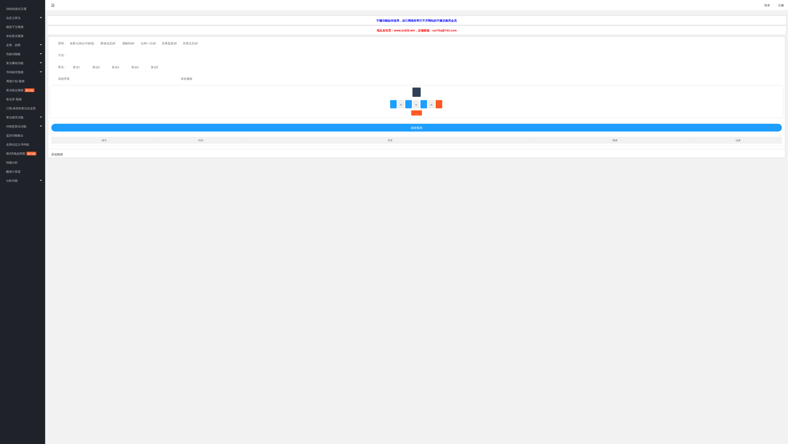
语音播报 (186, 78)
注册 (781, 5)
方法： (62, 55)
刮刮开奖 (64, 78)
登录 (767, 5)
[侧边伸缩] (53, 5)
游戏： (62, 43)
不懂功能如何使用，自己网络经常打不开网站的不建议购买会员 (416, 20)
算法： (62, 67)
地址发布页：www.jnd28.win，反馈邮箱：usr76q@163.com (417, 30)
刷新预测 (416, 128)
